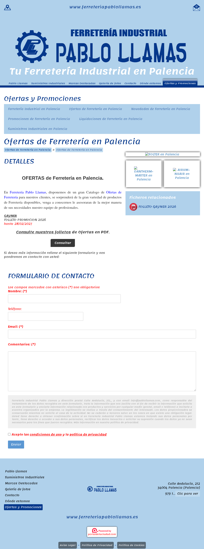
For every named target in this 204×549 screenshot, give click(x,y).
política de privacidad (88, 434)
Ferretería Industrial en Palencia (34, 109)
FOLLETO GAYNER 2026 (157, 207)
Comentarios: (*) (22, 344)
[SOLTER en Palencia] (163, 154)
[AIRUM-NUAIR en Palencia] (182, 162)
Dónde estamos (150, 83)
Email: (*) (15, 327)
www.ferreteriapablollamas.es (105, 7)
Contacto (130, 83)
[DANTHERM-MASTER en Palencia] (145, 162)
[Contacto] (196, 7)
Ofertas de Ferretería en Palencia (95, 109)
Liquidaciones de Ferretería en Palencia (110, 119)
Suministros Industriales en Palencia (37, 129)
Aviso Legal (68, 545)
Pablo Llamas (18, 83)
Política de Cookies (131, 545)
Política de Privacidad (97, 545)
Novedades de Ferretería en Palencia (160, 109)
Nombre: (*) (17, 291)
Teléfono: (15, 309)
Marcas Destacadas (82, 83)
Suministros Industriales (48, 83)
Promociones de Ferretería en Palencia (39, 119)
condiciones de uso (46, 434)
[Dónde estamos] (7, 7)
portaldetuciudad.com (102, 534)
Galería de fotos (110, 83)
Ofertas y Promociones (180, 83)
